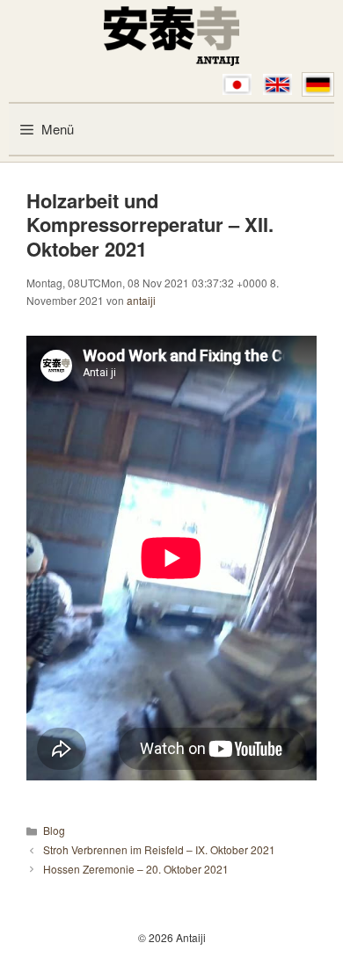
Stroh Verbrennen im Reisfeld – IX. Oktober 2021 (159, 849)
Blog (54, 830)
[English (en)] (277, 84)
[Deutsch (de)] (318, 84)
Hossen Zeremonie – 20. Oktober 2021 (136, 868)
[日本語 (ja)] (237, 84)
